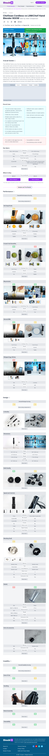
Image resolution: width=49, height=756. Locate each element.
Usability (36, 85)
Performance (24, 85)
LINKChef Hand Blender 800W (34, 29)
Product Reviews (11, 6)
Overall (18, 85)
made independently (17, 8)
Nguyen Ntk (26, 25)
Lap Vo (12, 25)
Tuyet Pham (18, 25)
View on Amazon (13, 179)
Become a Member (40, 2)
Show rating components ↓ (24, 201)
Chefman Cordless (9, 29)
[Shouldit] (8, 739)
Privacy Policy (21, 748)
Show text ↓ (24, 238)
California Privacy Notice (24, 751)
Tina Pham (7, 25)
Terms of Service (22, 746)
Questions (39, 6)
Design (30, 85)
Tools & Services (30, 6)
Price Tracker (21, 6)
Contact (5, 748)
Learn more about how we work (30, 742)
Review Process (7, 751)
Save (20, 21)
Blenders (5, 12)
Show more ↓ (24, 168)
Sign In (32, 2)
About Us (5, 746)
